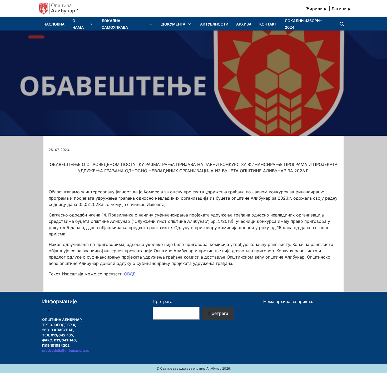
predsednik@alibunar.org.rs (65, 350)
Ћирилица (317, 8)
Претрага (162, 301)
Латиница (341, 8)
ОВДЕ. (130, 273)
